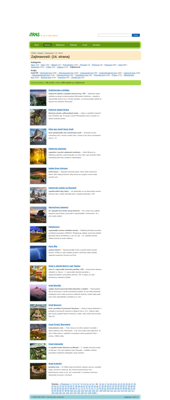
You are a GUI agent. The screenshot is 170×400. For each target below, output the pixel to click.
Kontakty (96, 45)
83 (110, 388)
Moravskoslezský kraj (41, 75)
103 (82, 391)
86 (118, 388)
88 (124, 388)
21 (116, 384)
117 (132, 391)
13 (93, 384)
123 (71, 393)
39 (79, 386)
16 (103, 384)
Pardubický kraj (81, 75)
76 (92, 388)
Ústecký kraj (46, 77)
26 (129, 384)
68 (71, 388)
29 (52, 386)
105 (89, 391)
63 (58, 388)
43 (89, 386)
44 (92, 386)
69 (74, 388)
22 (119, 384)
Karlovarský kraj (87, 73)
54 (118, 386)
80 (103, 388)
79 (100, 388)
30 (55, 386)
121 (63, 393)
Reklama (73, 45)
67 (68, 388)
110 (108, 391)
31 (58, 386)
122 (67, 393)
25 (127, 384)
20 (114, 384)
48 (103, 386)
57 (126, 386)
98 (66, 391)
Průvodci (83, 65)
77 (95, 388)
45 (95, 386)
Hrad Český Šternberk (59, 324)
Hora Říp (53, 246)
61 (52, 388)
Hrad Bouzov (55, 305)
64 (60, 388)
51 (110, 386)
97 (63, 391)
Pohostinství (68, 65)
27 (132, 384)
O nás (85, 45)
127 (85, 393)
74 (87, 388)
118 (52, 393)
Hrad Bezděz (55, 285)
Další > (94, 393)
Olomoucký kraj (63, 75)
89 (126, 388)
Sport (120, 65)
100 (71, 391)
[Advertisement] (85, 14)
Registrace (60, 45)
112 (115, 391)
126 (82, 393)
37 (74, 386)
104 (86, 391)
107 (97, 391)
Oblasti (54, 65)
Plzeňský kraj (99, 75)
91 (132, 388)
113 (118, 391)
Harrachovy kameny (58, 207)
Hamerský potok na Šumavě (62, 188)
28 (135, 384)
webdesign (127, 397)
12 (90, 384)
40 (81, 386)
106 (93, 391)
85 (116, 388)
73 (84, 388)
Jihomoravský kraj (66, 73)
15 (100, 384)
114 (122, 391)
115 (125, 391)
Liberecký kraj (129, 73)
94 (55, 391)
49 (105, 386)
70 (76, 388)
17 (106, 384)
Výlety (48, 67)
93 (52, 391)
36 (71, 386)
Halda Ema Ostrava (58, 168)
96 (60, 391)
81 (105, 388)
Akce (33, 65)
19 (111, 384)
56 (124, 386)
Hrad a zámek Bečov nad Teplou (64, 266)
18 (108, 384)
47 (100, 386)
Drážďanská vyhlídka (59, 90)
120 (60, 393)
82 (108, 388)
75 (89, 388)
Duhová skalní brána (59, 110)
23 (121, 384)
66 (66, 388)
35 (68, 386)
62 (55, 388)
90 (129, 388)
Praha (114, 75)
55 (121, 386)
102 (78, 391)
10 (85, 384)
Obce (43, 65)
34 (66, 386)
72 (81, 388)
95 (58, 391)
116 (129, 391)
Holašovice (54, 227)
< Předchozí (64, 384)
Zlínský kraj (76, 77)
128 (89, 393)
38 (76, 386)
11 (88, 384)
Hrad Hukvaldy (56, 344)
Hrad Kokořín (55, 363)
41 (84, 386)
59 (132, 386)
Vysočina (61, 77)
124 (74, 393)
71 (79, 388)
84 (113, 388)
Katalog (47, 45)
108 (100, 391)
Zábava (60, 67)
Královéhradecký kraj (108, 73)
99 (68, 391)
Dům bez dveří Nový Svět (61, 129)
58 (129, 386)
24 (124, 384)
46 (97, 386)
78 (97, 388)
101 (75, 391)
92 (134, 388)
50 (108, 386)
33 (63, 386)
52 (113, 386)
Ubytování (35, 67)
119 (56, 393)
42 (87, 386)
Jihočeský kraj (46, 73)
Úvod (37, 45)
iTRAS (33, 53)
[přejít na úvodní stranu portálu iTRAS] (43, 34)
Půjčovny (96, 65)
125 (78, 393)
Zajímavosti (49, 53)
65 (63, 388)
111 (111, 391)
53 (116, 386)
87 (121, 388)
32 (60, 386)
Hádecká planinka (57, 149)
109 (104, 391)
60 (134, 386)
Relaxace (108, 65)
